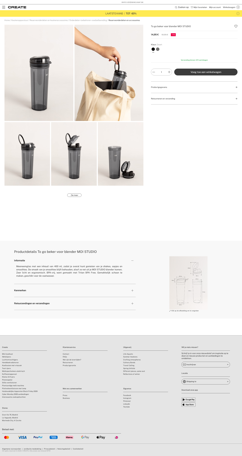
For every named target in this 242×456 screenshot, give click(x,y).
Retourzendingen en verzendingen (32, 303)
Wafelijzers (6, 357)
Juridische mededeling (32, 449)
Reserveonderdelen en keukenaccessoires (49, 20)
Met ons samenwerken (72, 389)
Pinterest (127, 401)
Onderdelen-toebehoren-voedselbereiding (88, 20)
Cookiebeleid (78, 449)
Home (7, 20)
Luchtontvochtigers (10, 360)
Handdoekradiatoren (10, 363)
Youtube (126, 407)
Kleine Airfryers (8, 377)
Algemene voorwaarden (11, 449)
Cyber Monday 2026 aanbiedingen (15, 394)
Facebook (127, 395)
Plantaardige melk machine (13, 386)
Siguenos (127, 389)
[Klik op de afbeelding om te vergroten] (188, 283)
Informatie (19, 260)
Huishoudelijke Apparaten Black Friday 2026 (20, 391)
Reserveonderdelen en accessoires (124, 20)
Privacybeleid (49, 449)
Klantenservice (69, 347)
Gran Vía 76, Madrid (10, 415)
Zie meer (74, 195)
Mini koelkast (7, 354)
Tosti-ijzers (6, 368)
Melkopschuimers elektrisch (13, 371)
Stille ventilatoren (9, 383)
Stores (5, 408)
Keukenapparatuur (19, 20)
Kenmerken (20, 290)
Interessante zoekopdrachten (14, 397)
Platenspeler (7, 380)
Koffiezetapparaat (9, 374)
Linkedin (126, 404)
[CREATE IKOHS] (17, 7)
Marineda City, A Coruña (11, 420)
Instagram (127, 398)
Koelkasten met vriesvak (12, 365)
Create (5, 347)
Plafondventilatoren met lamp (14, 389)
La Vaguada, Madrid (10, 418)
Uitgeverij (127, 347)
